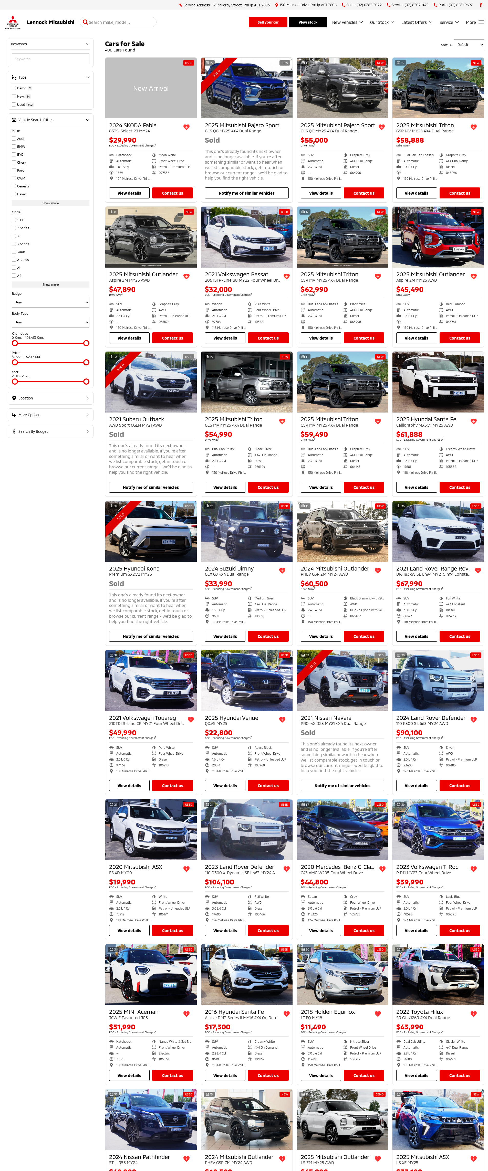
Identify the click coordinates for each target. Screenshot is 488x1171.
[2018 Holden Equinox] (342, 974)
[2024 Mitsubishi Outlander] (342, 531)
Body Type (20, 313)
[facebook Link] (481, 5)
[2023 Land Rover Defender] (247, 829)
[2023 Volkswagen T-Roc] (438, 829)
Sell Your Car (268, 22)
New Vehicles (344, 22)
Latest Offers (414, 22)
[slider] (15, 343)
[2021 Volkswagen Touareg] (151, 680)
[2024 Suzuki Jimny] (247, 531)
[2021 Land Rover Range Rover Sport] (438, 531)
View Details (129, 193)
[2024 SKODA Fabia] (151, 88)
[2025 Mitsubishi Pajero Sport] (247, 88)
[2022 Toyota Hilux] (438, 974)
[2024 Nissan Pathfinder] (151, 1119)
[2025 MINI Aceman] (151, 974)
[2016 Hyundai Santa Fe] (247, 974)
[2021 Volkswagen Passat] (247, 237)
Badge (17, 293)
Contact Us (172, 193)
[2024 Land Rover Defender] (438, 680)
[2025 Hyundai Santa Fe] (438, 382)
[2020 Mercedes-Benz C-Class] (342, 829)
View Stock (308, 22)
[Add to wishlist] (186, 127)
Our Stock (379, 22)
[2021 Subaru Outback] (151, 382)
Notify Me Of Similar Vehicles (247, 193)
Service (446, 22)
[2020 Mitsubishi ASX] (151, 829)
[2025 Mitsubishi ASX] (438, 1119)
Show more (51, 203)
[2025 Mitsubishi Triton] (438, 88)
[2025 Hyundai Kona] (151, 531)
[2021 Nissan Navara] (342, 680)
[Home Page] (13, 22)
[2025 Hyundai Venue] (247, 680)
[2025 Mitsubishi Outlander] (151, 237)
